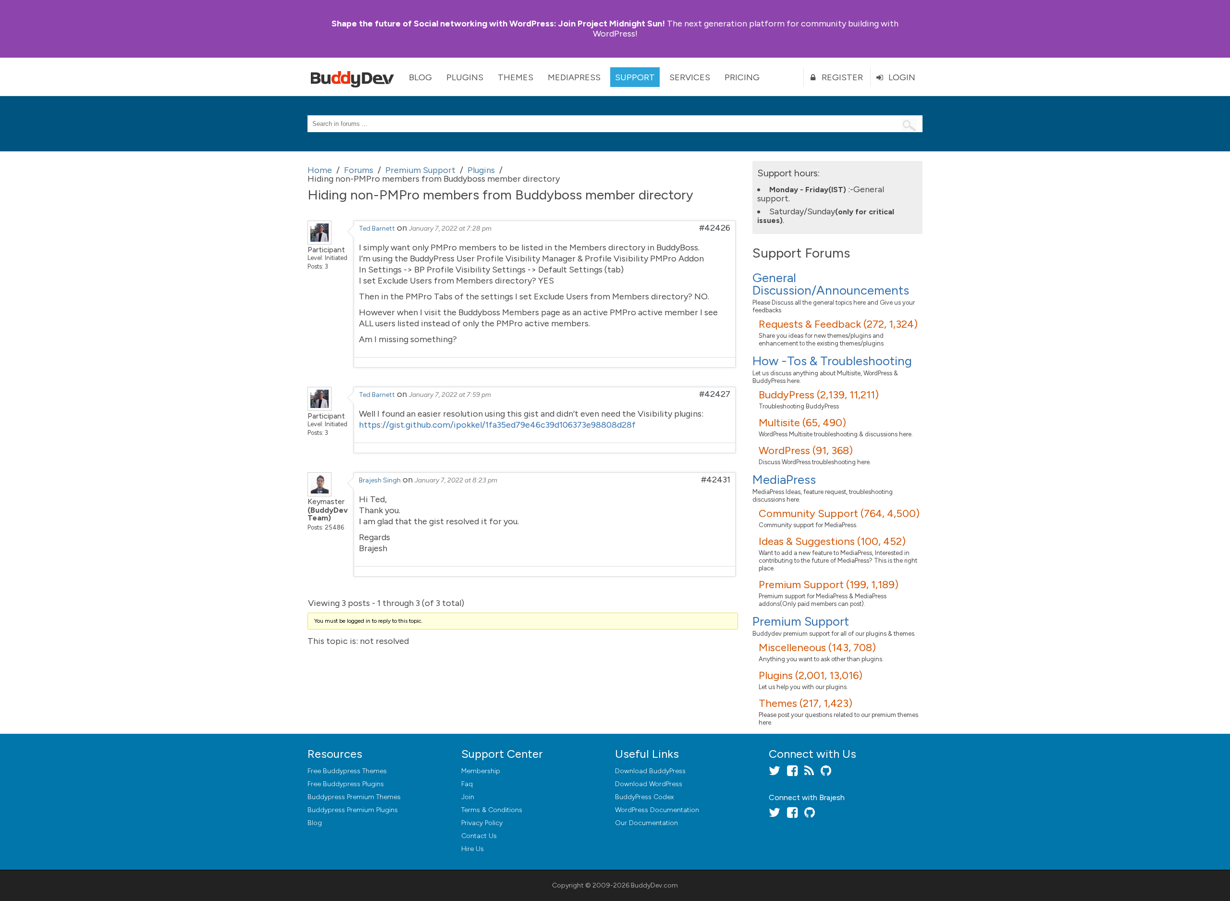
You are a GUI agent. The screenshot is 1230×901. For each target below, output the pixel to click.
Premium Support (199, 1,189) (828, 584)
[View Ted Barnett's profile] (320, 241)
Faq (467, 784)
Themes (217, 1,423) (805, 703)
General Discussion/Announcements (830, 284)
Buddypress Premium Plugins (353, 810)
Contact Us (479, 836)
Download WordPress (648, 784)
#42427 (714, 394)
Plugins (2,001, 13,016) (810, 675)
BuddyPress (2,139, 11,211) (819, 394)
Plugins (464, 77)
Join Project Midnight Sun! (498, 23)
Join (467, 797)
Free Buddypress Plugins (346, 784)
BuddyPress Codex (644, 797)
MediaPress (574, 77)
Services (689, 77)
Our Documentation (646, 823)
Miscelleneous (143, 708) (817, 647)
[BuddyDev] (354, 76)
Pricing (742, 77)
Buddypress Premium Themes (354, 797)
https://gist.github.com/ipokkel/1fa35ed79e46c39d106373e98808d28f (497, 425)
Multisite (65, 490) (802, 422)
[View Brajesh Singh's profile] (320, 493)
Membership (480, 771)
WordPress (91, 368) (806, 450)
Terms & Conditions (491, 810)
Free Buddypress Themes (347, 771)
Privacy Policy (482, 823)
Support (635, 77)
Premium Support (800, 621)
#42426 (714, 227)
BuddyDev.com (654, 885)
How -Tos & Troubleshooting (832, 361)
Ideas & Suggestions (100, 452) (832, 541)
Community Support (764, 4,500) (839, 513)
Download (650, 771)
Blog (420, 77)
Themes (515, 77)
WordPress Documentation (657, 810)
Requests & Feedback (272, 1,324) (838, 324)
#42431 (715, 479)
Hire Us (472, 849)
